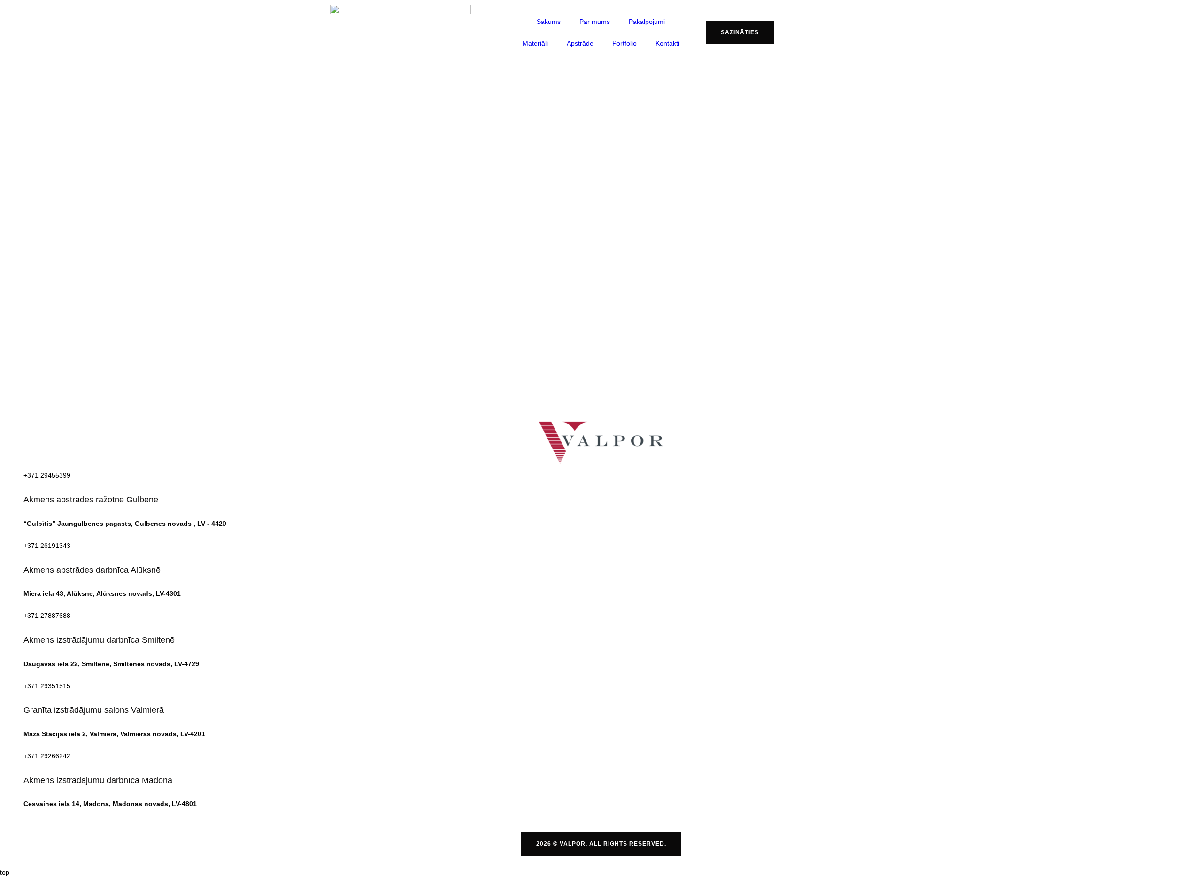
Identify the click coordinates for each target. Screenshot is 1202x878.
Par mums (594, 21)
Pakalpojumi (647, 21)
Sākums (549, 21)
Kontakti (667, 43)
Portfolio (624, 43)
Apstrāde (580, 43)
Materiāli (535, 43)
